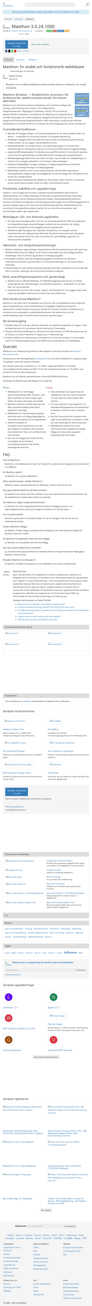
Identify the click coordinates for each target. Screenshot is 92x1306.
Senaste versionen (16, 44)
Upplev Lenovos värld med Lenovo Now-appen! (39, 616)
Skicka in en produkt (72, 1298)
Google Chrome (54, 870)
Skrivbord (54, 928)
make (44, 953)
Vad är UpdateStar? (42, 1284)
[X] (9, 51)
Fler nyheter (46, 1210)
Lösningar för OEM (12, 1287)
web (80, 952)
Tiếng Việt (46, 1238)
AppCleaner (8, 1275)
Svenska (29, 1238)
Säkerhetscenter (40, 1269)
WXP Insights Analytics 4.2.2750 (19, 1028)
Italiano (46, 1235)
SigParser (7, 1272)
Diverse (48, 936)
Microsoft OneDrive (56, 884)
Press (35, 1287)
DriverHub (53, 772)
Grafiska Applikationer (38, 932)
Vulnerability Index (71, 1251)
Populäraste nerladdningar (17, 854)
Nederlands (71, 1235)
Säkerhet (79, 932)
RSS (65, 1254)
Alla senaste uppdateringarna (46, 1057)
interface (29, 953)
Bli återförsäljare (70, 1287)
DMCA (36, 1247)
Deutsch (19, 1235)
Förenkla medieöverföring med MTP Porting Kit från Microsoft (46, 607)
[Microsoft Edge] (14, 877)
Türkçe (38, 1238)
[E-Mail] (15, 51)
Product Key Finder (12, 1257)
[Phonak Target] (57, 1015)
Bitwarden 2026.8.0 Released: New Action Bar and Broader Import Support (23, 1132)
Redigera (32, 59)
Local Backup (9, 1265)
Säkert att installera (40, 44)
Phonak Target (55, 1024)
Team (35, 1291)
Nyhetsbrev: (21, 1226)
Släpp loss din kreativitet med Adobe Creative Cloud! (41, 604)
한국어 (62, 1235)
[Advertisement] (46, 674)
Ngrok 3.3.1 (54, 1007)
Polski (81, 1235)
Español (28, 1235)
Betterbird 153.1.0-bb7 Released (19, 1165)
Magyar (77, 1238)
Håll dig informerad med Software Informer (38, 619)
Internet (69, 932)
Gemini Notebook (12, 1050)
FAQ (35, 1251)
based (7, 953)
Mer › (7, 915)
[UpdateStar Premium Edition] (20, 860)
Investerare (38, 1294)
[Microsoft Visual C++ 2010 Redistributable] (25, 893)
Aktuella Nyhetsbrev (13, 975)
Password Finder (11, 1261)
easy (13, 952)
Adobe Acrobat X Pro (13, 729)
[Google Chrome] (14, 870)
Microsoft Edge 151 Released (17, 1198)
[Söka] (73, 5)
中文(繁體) (68, 1238)
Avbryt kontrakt (40, 1261)
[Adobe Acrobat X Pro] (15, 721)
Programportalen (71, 1284)
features (20, 953)
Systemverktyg (20, 936)
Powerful (51, 953)
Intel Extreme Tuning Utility (17, 772)
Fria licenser (68, 1294)
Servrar (8, 936)
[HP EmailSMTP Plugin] (15, 742)
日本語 (54, 1235)
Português (10, 1238)
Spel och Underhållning (15, 932)
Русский (20, 1238)
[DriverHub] (55, 764)
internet (37, 953)
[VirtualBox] (55, 721)
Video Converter (10, 1268)
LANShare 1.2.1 (10, 1007)
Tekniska (20, 59)
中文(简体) (57, 1238)
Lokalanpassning (71, 1291)
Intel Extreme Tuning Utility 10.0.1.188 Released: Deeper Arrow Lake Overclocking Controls (67, 1133)
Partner (6, 1284)
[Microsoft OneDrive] (16, 884)
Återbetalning (39, 1265)
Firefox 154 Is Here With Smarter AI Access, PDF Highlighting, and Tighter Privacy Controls (67, 1201)
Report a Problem (23, 51)
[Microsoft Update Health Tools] (21, 902)
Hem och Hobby (57, 932)
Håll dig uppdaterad (14, 806)
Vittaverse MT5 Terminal (60, 1050)
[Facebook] (6, 51)
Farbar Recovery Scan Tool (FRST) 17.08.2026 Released (64, 1167)
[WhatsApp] (12, 51)
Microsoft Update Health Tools (60, 902)
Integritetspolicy (40, 1258)
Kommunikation (41, 928)
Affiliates (7, 1291)
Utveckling (65, 928)
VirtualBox (53, 729)
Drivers (6, 1254)
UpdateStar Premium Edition (60, 860)
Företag (28, 928)
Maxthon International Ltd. (22, 31)
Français (37, 1235)
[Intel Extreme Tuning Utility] (18, 764)
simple (59, 953)
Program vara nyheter (73, 1247)
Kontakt (36, 1254)
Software (70, 952)
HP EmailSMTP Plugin (14, 751)
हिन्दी (84, 1238)
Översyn (8, 59)
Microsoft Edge (53, 877)
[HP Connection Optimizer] (62, 742)
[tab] (8, 59)
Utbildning (76, 928)
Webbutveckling (35, 936)
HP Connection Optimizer (61, 751)
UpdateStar (41, 358)
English (10, 1235)
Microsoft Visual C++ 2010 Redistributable (65, 893)
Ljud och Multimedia (14, 928)
